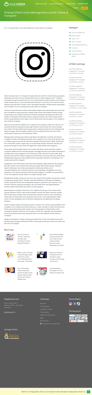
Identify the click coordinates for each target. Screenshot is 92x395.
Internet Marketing (78, 33)
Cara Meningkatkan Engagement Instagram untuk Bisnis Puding (77, 140)
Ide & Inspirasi (76, 42)
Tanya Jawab (44, 312)
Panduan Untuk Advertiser (51, 324)
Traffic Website (77, 51)
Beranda (43, 303)
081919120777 (11, 312)
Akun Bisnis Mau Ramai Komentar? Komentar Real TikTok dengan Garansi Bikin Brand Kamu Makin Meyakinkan (25, 273)
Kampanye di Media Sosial (78, 55)
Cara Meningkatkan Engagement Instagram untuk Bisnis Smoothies (77, 88)
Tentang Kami (45, 306)
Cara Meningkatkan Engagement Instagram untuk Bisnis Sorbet (77, 114)
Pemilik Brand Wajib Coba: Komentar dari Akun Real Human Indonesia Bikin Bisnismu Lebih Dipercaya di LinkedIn (57, 239)
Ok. (88, 392)
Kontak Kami (44, 321)
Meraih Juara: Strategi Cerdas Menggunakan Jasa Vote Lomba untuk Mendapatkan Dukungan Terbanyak (25, 256)
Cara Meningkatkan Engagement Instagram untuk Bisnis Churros (77, 149)
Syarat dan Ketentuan (47, 315)
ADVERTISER (70, 4)
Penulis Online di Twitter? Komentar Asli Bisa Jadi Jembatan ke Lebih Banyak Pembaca (24, 238)
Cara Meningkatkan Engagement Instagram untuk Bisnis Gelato (77, 131)
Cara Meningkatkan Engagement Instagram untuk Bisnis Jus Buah (77, 79)
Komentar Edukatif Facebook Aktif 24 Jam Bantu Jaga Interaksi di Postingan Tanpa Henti (57, 256)
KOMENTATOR (82, 4)
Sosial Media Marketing (79, 45)
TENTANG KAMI (41, 4)
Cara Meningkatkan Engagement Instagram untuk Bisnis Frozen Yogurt (78, 105)
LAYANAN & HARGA (56, 4)
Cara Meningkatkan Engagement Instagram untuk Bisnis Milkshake (77, 97)
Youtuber (75, 48)
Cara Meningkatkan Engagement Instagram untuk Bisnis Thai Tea (77, 71)
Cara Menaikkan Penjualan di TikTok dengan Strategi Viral (57, 270)
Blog (5, 28)
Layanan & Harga (46, 309)
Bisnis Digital (76, 36)
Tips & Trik (75, 39)
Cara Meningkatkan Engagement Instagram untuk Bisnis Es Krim (77, 123)
